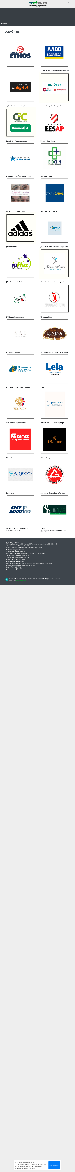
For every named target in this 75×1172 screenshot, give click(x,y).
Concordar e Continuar (54, 1165)
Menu (5, 23)
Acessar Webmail (21, 580)
